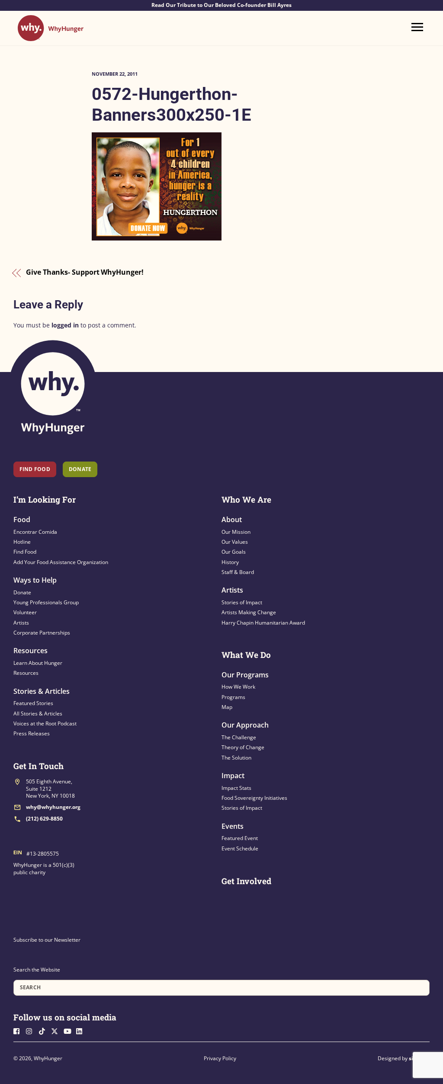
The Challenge (239, 737)
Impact (233, 775)
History (230, 562)
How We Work (238, 686)
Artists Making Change (249, 612)
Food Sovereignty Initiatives (254, 798)
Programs (233, 697)
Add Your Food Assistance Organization (60, 562)
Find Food (34, 469)
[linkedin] (81, 1030)
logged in (65, 325)
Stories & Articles (41, 691)
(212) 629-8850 (44, 818)
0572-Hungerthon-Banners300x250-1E (171, 104)
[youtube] (69, 1030)
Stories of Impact (242, 602)
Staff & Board (238, 572)
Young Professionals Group (46, 602)
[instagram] (31, 1030)
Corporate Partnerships (41, 632)
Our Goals (234, 551)
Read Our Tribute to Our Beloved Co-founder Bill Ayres (221, 5)
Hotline (22, 541)
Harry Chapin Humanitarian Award (263, 622)
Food (21, 519)
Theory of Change (243, 747)
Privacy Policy (220, 1058)
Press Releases (31, 733)
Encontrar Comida (35, 532)
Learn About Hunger (37, 663)
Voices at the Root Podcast (45, 723)
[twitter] (56, 1030)
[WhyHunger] (50, 37)
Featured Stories (33, 703)
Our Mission (236, 532)
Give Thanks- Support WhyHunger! (85, 272)
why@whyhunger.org (53, 807)
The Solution (236, 757)
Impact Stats (236, 788)
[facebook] (19, 1030)
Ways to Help (35, 580)
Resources (30, 650)
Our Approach (245, 725)
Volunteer (25, 612)
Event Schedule (240, 848)
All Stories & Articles (37, 713)
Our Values (235, 541)
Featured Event (240, 838)
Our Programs (245, 675)
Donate (22, 592)
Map (227, 707)
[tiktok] (44, 1030)
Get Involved (246, 881)
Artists (21, 622)
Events (233, 826)
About (232, 519)
